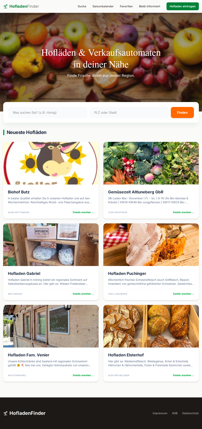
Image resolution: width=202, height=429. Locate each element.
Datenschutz (190, 413)
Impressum (160, 413)
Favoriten (126, 6)
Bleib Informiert (149, 6)
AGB (175, 413)
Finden (182, 112)
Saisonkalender (103, 6)
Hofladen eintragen (183, 6)
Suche (82, 6)
